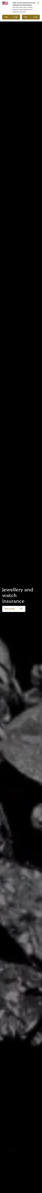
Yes (6, 17)
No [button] (26, 17)
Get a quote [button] (10, 609)
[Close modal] (38, 2)
